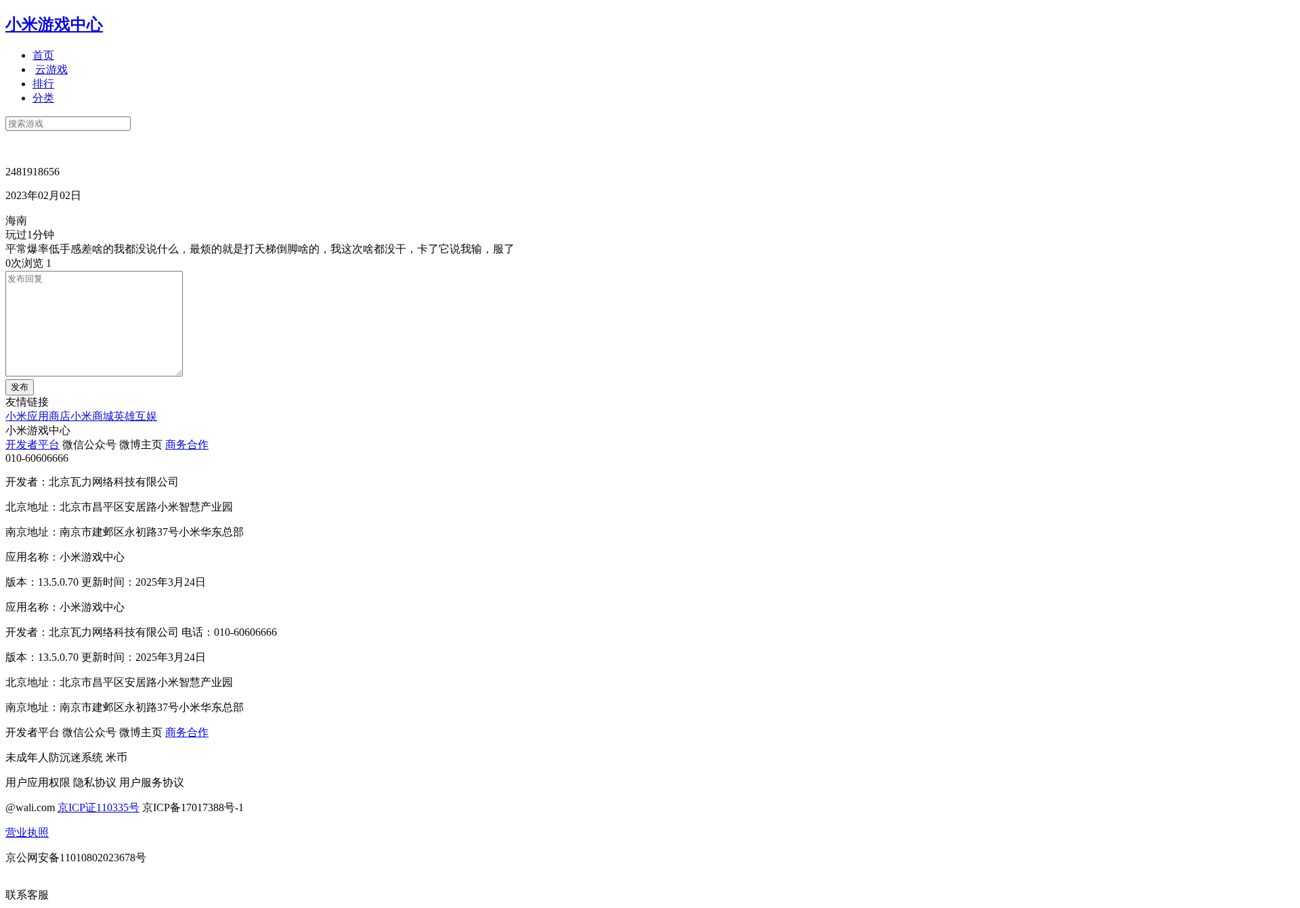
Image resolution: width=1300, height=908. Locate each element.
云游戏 (51, 69)
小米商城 (92, 416)
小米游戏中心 (54, 24)
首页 (43, 55)
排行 (43, 83)
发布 (19, 387)
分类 (43, 98)
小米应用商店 (37, 416)
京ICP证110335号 (98, 807)
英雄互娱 (135, 416)
